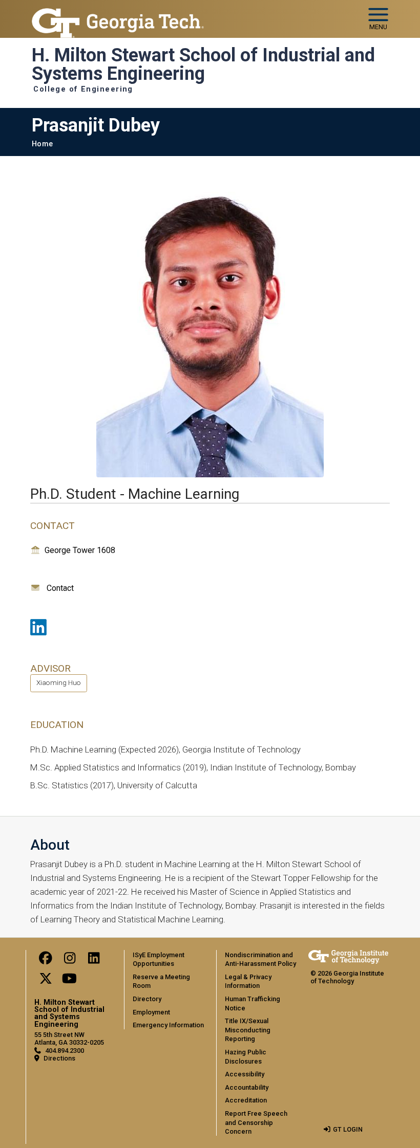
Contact (60, 588)
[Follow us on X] (45, 981)
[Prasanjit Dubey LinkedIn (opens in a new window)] (38, 627)
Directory (147, 999)
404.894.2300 (64, 1050)
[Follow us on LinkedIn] (94, 960)
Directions (59, 1058)
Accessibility (244, 1074)
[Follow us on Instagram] (69, 960)
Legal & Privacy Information (248, 981)
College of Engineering (83, 89)
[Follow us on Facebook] (45, 960)
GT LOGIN (348, 1129)
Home (42, 144)
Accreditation (246, 1100)
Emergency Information (168, 1025)
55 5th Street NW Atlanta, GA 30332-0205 (69, 1038)
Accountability (246, 1087)
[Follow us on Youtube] (69, 981)
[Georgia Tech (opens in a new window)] (348, 957)
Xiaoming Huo (58, 682)
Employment (151, 1012)
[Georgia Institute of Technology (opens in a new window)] (118, 14)
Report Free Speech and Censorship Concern (256, 1122)
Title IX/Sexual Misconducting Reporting (247, 1030)
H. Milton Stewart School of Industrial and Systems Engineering (203, 64)
